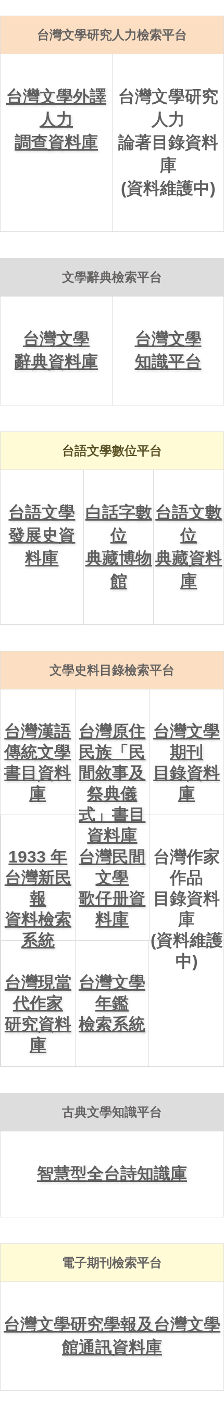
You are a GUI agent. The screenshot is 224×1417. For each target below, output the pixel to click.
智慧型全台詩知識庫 (112, 1173)
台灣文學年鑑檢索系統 (112, 1003)
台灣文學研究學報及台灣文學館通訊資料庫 (112, 1336)
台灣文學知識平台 (168, 350)
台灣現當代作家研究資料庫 (38, 1013)
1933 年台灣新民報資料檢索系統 (38, 893)
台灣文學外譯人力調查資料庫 (56, 119)
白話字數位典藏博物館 (118, 546)
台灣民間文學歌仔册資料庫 (112, 888)
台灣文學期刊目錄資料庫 (186, 762)
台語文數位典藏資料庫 (188, 546)
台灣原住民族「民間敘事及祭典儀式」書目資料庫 (112, 768)
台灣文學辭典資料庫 (56, 350)
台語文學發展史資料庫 (41, 535)
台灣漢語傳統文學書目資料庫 (37, 762)
